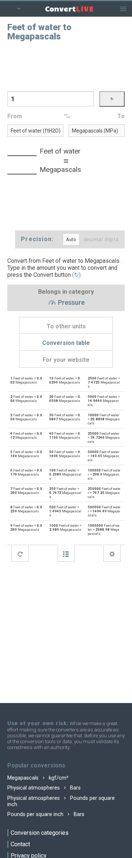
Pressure (70, 303)
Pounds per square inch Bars (45, 814)
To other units (66, 326)
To (121, 116)
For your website (66, 359)
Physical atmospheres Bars (44, 788)
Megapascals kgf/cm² (38, 778)
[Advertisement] (66, 65)
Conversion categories (40, 832)
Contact (20, 844)
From (14, 116)
